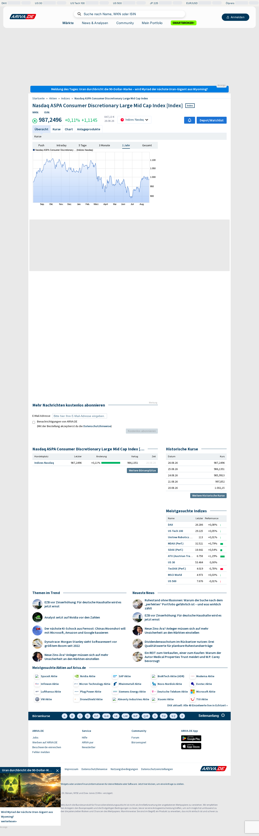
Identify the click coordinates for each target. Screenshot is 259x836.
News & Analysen (95, 23)
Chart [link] (69, 129)
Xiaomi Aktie (166, 699)
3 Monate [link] (104, 145)
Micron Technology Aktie (94, 684)
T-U (164, 716)
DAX (170, 524)
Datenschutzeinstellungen (157, 769)
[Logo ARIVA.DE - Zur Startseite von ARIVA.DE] (213, 769)
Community (125, 23)
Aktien (53, 98)
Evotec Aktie (204, 684)
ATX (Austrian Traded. (182, 556)
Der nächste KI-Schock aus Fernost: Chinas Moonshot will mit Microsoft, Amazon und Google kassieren (85, 630)
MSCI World (175, 575)
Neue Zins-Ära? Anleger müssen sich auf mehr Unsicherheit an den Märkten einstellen (76, 657)
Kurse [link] (57, 129)
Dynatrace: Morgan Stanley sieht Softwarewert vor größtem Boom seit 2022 (81, 644)
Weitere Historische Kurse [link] (208, 495)
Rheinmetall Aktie (130, 684)
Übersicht (41, 129)
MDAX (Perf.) (176, 543)
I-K (116, 716)
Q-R (146, 716)
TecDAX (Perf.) (177, 568)
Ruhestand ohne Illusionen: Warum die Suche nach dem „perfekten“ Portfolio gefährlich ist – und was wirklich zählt (184, 604)
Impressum (71, 769)
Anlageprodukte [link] (88, 129)
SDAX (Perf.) (175, 550)
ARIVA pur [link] (87, 742)
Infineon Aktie (50, 684)
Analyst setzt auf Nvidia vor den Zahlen (72, 617)
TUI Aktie (202, 699)
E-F (96, 716)
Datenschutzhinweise (97, 426)
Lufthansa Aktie (51, 691)
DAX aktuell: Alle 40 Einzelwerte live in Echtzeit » (197, 705)
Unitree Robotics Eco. (181, 537)
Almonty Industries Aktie (133, 699)
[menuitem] (55, 737)
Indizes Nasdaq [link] (44, 463)
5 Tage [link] (83, 145)
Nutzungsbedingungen (124, 769)
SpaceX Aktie (49, 676)
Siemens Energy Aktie (132, 691)
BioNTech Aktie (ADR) (171, 676)
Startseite (38, 98)
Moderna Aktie (205, 676)
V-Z (173, 716)
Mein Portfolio (152, 23)
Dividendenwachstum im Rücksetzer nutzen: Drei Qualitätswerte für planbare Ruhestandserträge (179, 644)
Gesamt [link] (147, 145)
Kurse (37, 136)
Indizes (65, 98)
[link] (30, 770)
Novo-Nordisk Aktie (170, 684)
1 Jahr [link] (126, 145)
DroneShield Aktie (91, 699)
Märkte (68, 23)
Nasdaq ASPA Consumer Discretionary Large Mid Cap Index (111, 98)
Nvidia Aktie (87, 676)
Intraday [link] (62, 145)
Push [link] (41, 145)
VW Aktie (46, 699)
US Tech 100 (175, 531)
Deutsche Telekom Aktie (172, 691)
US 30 (171, 562)
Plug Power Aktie (90, 691)
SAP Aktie (125, 676)
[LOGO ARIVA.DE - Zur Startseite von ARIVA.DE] (23, 16)
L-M (125, 716)
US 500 (172, 581)
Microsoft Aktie (205, 691)
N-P (136, 716)
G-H (106, 716)
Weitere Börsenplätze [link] (142, 470)
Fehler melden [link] (41, 752)
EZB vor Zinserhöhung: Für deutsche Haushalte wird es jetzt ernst (83, 604)
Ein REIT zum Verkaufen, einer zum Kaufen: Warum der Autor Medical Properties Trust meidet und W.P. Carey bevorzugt (183, 657)
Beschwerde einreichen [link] (46, 747)
